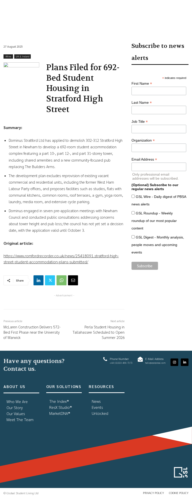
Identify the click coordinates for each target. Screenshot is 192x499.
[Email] (73, 280)
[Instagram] (174, 362)
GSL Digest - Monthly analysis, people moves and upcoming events (158, 244)
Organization (143, 140)
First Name (142, 83)
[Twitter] (50, 280)
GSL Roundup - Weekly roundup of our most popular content (154, 220)
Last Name (142, 102)
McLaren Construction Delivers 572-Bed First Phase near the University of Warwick (32, 332)
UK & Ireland (22, 56)
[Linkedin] (39, 280)
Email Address (144, 159)
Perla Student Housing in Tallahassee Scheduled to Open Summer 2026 (98, 332)
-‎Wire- (8, 56)
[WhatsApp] (61, 280)
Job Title (140, 121)
